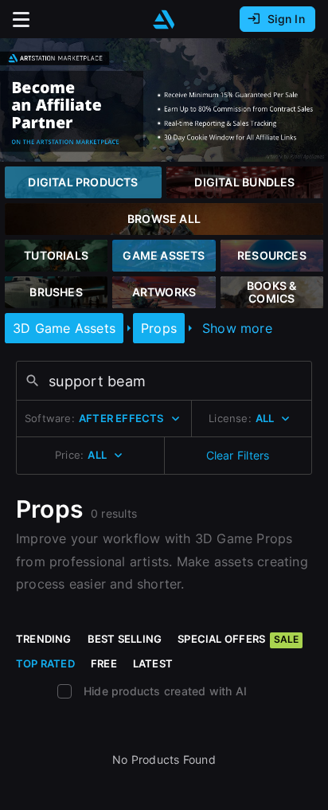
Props (159, 328)
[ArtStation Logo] (164, 19)
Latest (153, 663)
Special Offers (238, 638)
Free (104, 663)
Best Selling (125, 638)
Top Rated (45, 663)
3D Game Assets (64, 328)
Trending (44, 638)
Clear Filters (238, 455)
